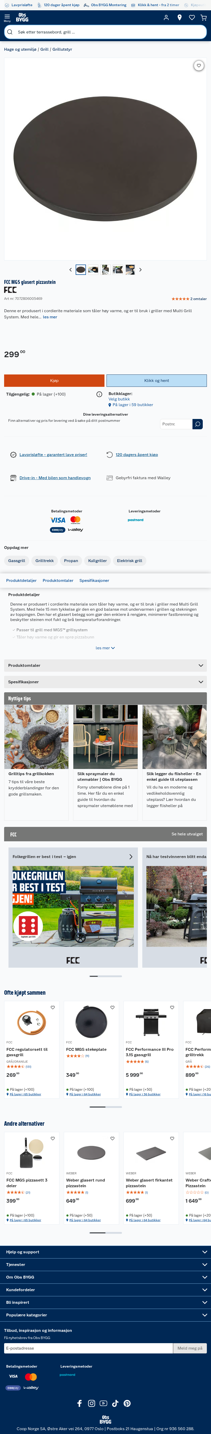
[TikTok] (115, 1403)
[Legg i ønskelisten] (199, 65)
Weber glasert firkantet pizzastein (149, 1183)
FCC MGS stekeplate (86, 1049)
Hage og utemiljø (20, 49)
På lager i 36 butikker (145, 1094)
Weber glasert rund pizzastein (85, 1183)
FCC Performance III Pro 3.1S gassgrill (150, 1052)
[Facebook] (80, 1403)
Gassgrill (16, 560)
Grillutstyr (62, 49)
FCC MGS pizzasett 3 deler (26, 1183)
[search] (10, 32)
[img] (31, 1067)
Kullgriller (97, 560)
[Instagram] (91, 1403)
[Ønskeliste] (192, 17)
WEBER (71, 1173)
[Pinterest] (127, 1403)
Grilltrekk (45, 560)
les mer (50, 316)
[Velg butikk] (179, 17)
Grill (44, 49)
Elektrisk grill (129, 560)
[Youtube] (103, 1403)
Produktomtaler (58, 580)
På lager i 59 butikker (133, 404)
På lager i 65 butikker (25, 1094)
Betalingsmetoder (66, 511)
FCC (9, 1042)
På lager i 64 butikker (85, 1094)
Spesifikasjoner (94, 580)
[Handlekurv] (203, 17)
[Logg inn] (166, 17)
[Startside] (86, 17)
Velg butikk (119, 399)
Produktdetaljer (21, 580)
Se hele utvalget (187, 834)
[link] (189, 299)
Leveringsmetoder (145, 511)
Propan (71, 560)
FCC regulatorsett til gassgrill (27, 1052)
